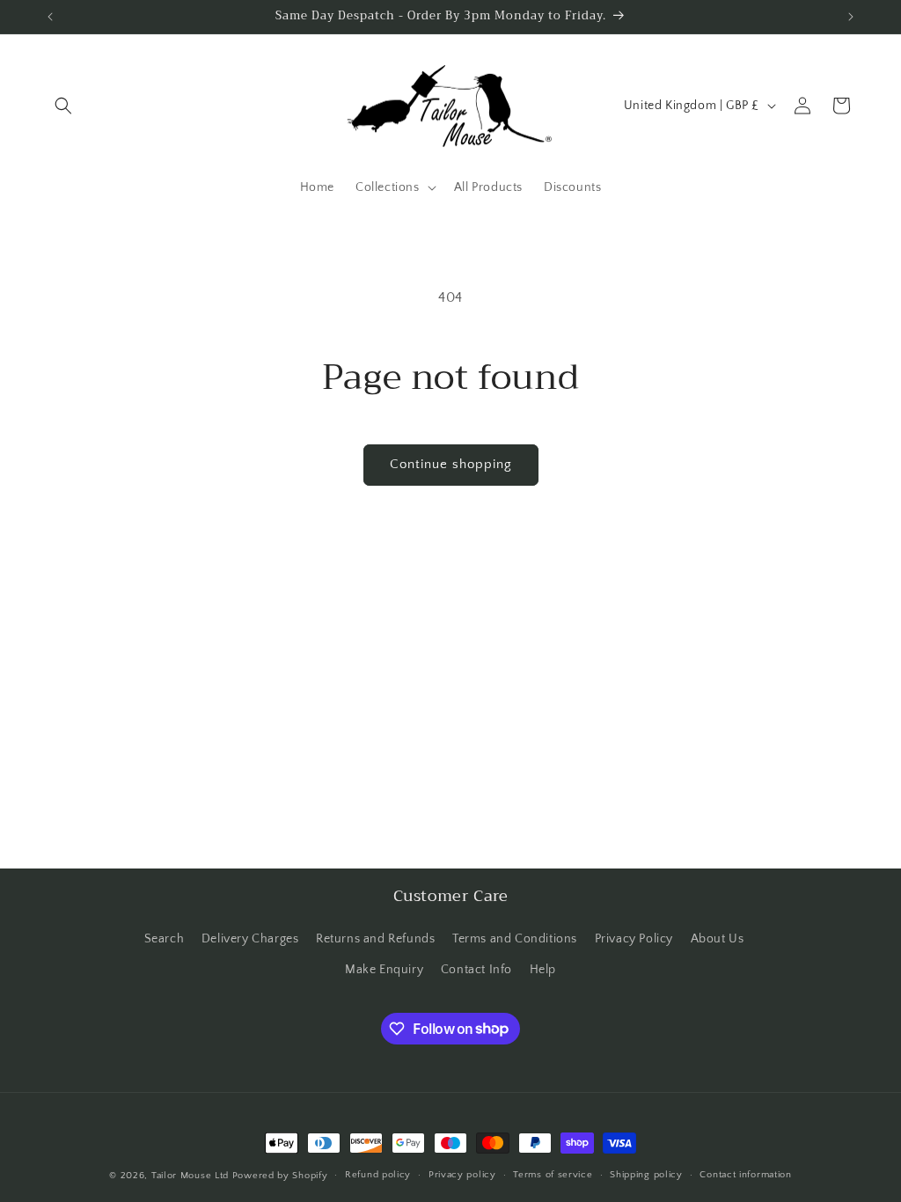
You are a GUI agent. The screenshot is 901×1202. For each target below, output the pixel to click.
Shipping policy (646, 1174)
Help (543, 970)
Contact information (745, 1174)
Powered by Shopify (280, 1175)
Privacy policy (462, 1174)
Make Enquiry (384, 970)
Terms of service (552, 1174)
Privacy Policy (634, 939)
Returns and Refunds (375, 939)
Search (164, 939)
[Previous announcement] (50, 16)
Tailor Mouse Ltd (190, 1175)
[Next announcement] (850, 16)
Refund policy (378, 1174)
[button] (63, 105)
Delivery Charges (250, 939)
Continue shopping (451, 464)
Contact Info (476, 970)
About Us (717, 939)
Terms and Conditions (514, 939)
